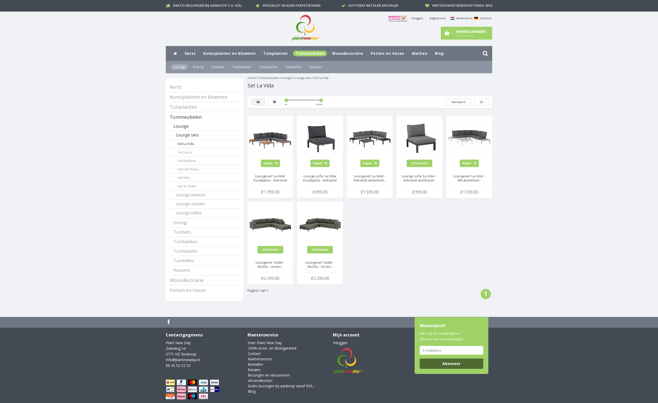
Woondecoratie (347, 53)
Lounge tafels (189, 213)
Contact (254, 353)
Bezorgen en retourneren (269, 375)
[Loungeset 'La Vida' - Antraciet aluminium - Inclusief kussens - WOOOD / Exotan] (370, 138)
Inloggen (417, 18)
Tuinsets (218, 67)
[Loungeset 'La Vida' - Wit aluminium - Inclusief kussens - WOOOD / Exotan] (469, 138)
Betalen (254, 369)
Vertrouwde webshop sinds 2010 (462, 5)
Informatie (419, 163)
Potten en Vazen (388, 53)
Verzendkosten (260, 380)
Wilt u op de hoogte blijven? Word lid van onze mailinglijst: (441, 336)
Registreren (438, 18)
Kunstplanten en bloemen (229, 53)
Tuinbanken (241, 67)
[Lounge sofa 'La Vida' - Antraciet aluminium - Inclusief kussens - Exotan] (420, 138)
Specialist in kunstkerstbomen (291, 5)
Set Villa (183, 178)
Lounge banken (190, 195)
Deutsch (485, 18)
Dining (198, 67)
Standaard (458, 102)
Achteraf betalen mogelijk (373, 5)
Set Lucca (184, 152)
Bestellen (255, 364)
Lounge (179, 67)
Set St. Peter (186, 186)
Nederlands (464, 18)
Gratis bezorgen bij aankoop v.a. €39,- (208, 5)
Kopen (268, 163)
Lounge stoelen (190, 204)
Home (252, 78)
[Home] (175, 53)
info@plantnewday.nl (183, 359)
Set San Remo (188, 169)
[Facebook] (169, 322)
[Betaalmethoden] (193, 389)
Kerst (190, 53)
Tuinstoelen (268, 67)
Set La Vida (185, 144)
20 (481, 102)
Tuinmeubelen (310, 53)
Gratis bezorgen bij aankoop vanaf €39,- (281, 385)
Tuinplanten (275, 53)
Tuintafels (293, 67)
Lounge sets (187, 135)
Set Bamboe (186, 161)
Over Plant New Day (265, 342)
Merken (419, 53)
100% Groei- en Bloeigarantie (272, 348)
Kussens (315, 67)
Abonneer (451, 363)
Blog (439, 53)
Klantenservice (260, 358)
